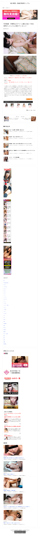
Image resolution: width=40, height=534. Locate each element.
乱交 (4, 321)
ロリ (4, 317)
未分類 (5, 329)
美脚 (4, 341)
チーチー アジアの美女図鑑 (14, 157)
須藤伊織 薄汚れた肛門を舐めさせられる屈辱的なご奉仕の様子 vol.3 (14, 457)
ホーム (5, 7)
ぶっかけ (5, 313)
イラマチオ (5, 286)
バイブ (5, 307)
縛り (4, 337)
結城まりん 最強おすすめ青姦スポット (9, 474)
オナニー (5, 288)
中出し (32, 110)
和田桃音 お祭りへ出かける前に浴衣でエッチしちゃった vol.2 (20, 143)
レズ (4, 315)
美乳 (4, 339)
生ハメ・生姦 (6, 333)
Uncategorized (6, 282)
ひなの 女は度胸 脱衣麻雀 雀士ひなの (16, 129)
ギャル (5, 290)
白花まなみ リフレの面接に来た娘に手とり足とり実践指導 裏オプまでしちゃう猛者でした (17, 506)
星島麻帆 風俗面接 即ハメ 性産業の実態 (9, 490)
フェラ (8, 7)
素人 (4, 335)
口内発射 (5, 323)
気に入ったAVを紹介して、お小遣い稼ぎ (19, 75)
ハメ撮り (5, 309)
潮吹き (5, 331)
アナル (5, 284)
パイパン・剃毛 (6, 305)
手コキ (34, 110)
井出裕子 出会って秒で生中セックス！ (16, 136)
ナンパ (5, 301)
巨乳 (4, 325)
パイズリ (5, 303)
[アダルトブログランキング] (6, 353)
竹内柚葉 (9, 80)
